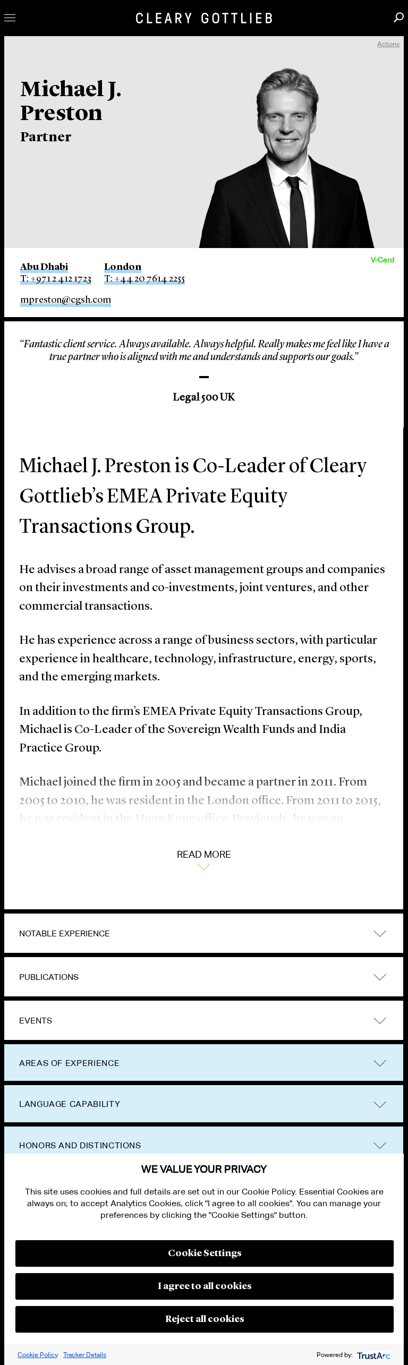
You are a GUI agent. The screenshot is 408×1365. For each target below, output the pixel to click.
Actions (388, 44)
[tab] (203, 933)
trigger (379, 933)
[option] (204, 368)
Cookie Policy (38, 1355)
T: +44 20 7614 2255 (144, 279)
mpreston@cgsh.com (65, 300)
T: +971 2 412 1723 (55, 279)
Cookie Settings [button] (205, 1253)
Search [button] (399, 17)
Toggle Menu (9, 17)
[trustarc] (373, 1354)
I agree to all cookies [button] (205, 1286)
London (122, 267)
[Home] (204, 18)
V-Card (382, 259)
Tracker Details (84, 1355)
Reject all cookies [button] (204, 1319)
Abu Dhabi (44, 267)
